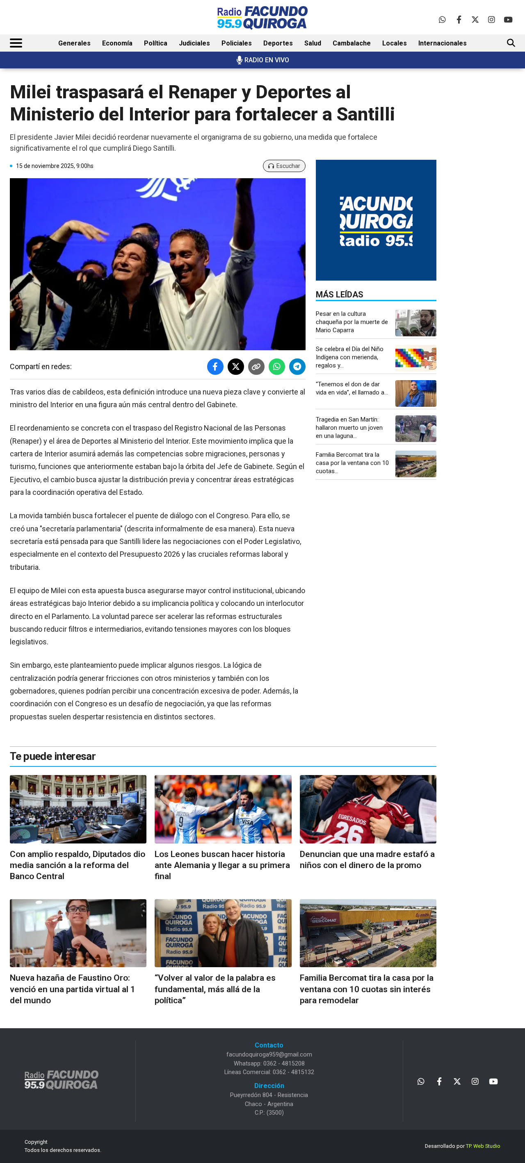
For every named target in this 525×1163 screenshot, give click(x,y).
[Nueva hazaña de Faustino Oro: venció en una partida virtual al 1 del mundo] (78, 933)
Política (155, 43)
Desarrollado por (462, 1146)
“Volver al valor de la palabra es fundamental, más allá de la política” (215, 989)
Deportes (278, 43)
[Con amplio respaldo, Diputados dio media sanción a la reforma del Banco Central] (78, 809)
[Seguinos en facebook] (459, 19)
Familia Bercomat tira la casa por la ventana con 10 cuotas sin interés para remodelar (367, 989)
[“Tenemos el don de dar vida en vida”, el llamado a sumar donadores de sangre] (415, 393)
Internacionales (442, 43)
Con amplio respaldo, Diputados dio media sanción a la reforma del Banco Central (77, 865)
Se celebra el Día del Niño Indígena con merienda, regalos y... (349, 357)
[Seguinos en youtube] (508, 19)
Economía (117, 43)
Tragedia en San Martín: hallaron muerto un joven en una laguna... (349, 428)
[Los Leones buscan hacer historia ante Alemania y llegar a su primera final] (223, 809)
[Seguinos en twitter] (475, 19)
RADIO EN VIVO (266, 60)
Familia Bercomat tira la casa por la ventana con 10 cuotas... (352, 463)
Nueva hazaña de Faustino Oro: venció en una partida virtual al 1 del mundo (72, 989)
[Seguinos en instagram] (491, 19)
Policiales (236, 43)
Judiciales (194, 43)
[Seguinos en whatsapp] (442, 19)
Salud (312, 43)
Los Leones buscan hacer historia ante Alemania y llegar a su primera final (222, 865)
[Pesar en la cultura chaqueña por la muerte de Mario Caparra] (415, 323)
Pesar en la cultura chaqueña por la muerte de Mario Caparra (352, 322)
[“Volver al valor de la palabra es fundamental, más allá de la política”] (223, 933)
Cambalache (352, 43)
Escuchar (288, 166)
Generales (74, 43)
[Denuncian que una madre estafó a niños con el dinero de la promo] (368, 809)
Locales (394, 43)
